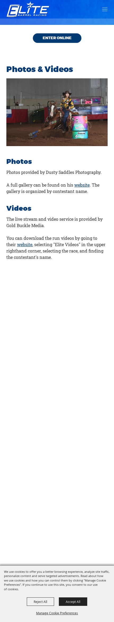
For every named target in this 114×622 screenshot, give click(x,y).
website (82, 185)
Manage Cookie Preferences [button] (57, 613)
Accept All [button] (73, 602)
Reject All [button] (40, 602)
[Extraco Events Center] (28, 9)
